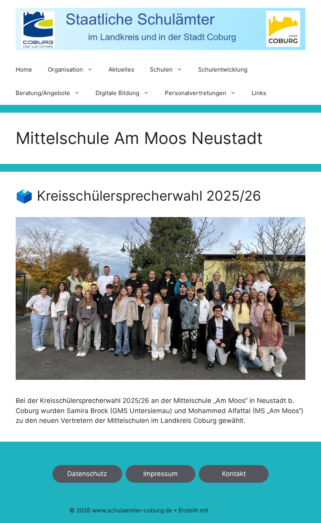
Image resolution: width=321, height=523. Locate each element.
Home (24, 69)
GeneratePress (231, 510)
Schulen (161, 69)
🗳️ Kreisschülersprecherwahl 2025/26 (138, 195)
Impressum (160, 474)
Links (259, 93)
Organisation (65, 69)
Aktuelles (121, 69)
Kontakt (234, 474)
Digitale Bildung (117, 93)
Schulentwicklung (222, 69)
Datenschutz (87, 474)
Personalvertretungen (195, 93)
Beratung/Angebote (43, 93)
